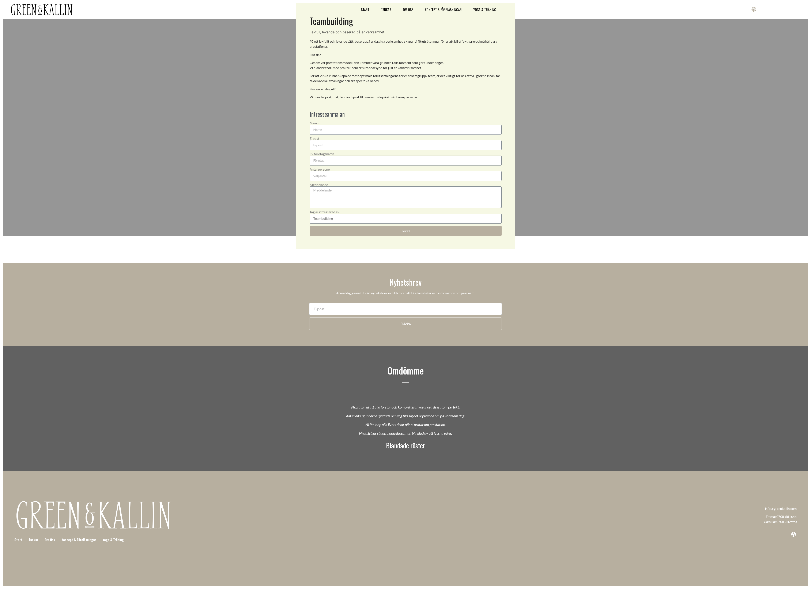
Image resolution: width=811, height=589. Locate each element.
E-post (314, 138)
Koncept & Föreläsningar (443, 9)
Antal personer (320, 169)
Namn (314, 123)
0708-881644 (786, 516)
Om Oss (408, 9)
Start (365, 9)
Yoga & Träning (484, 9)
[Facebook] (785, 535)
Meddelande (319, 184)
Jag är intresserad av (324, 212)
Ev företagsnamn (322, 154)
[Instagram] (776, 535)
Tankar (386, 9)
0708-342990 (786, 522)
